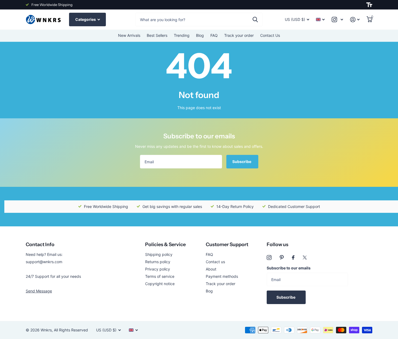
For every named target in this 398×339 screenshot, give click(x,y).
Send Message (39, 291)
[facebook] (293, 257)
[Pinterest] (282, 257)
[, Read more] (337, 20)
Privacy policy (157, 269)
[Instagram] (269, 257)
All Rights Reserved (71, 330)
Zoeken (255, 19)
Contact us (215, 261)
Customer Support (227, 244)
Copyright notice (160, 283)
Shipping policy (158, 254)
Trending (182, 35)
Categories (86, 19)
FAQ (214, 35)
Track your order (239, 35)
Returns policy (157, 261)
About (211, 269)
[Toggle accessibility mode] (369, 4)
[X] (305, 257)
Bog (209, 291)
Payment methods (222, 276)
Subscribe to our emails (289, 268)
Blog (200, 35)
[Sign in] (355, 20)
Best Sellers (157, 35)
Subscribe (242, 161)
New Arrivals (129, 35)
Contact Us (270, 35)
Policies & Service (165, 244)
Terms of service (159, 276)
